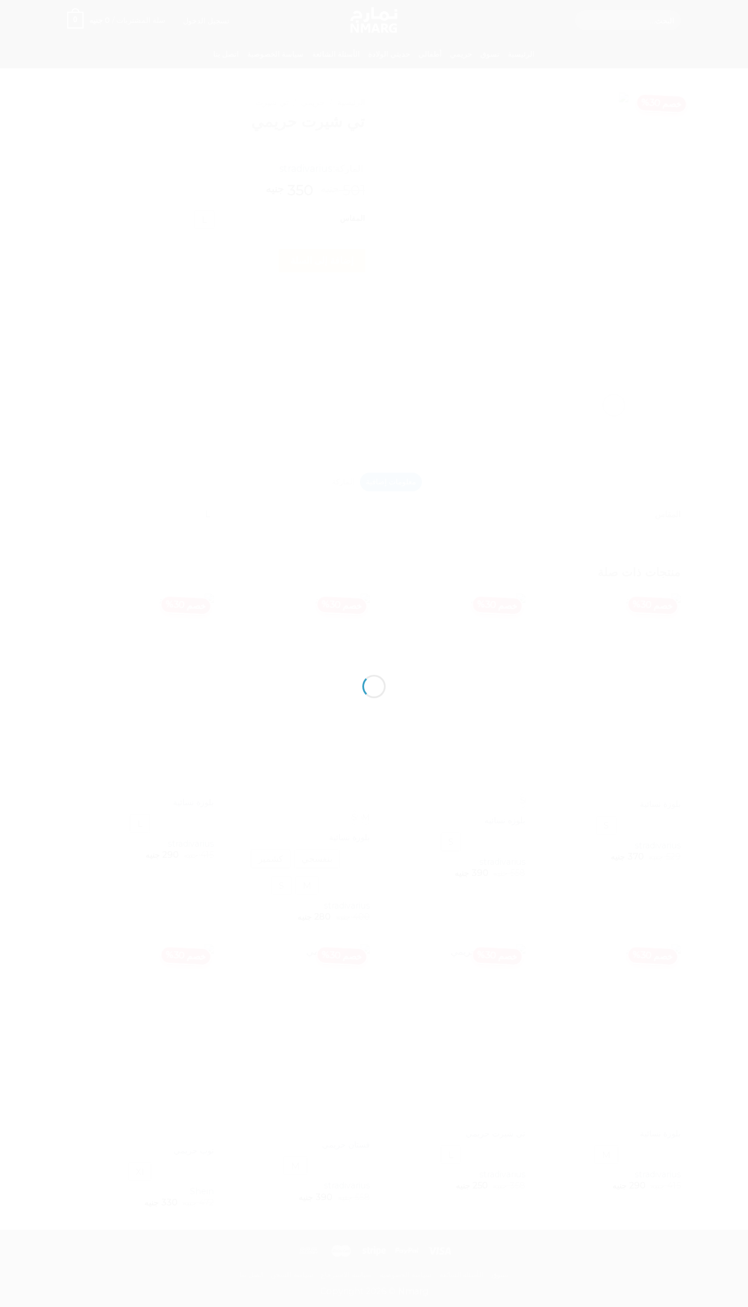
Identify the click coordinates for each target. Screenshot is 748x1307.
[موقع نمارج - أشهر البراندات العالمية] (374, 632)
